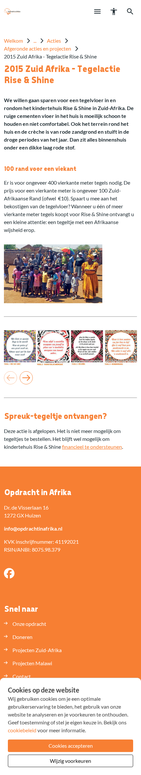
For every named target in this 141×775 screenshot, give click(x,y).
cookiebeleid (22, 730)
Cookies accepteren (71, 745)
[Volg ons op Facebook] (9, 573)
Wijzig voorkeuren (70, 761)
